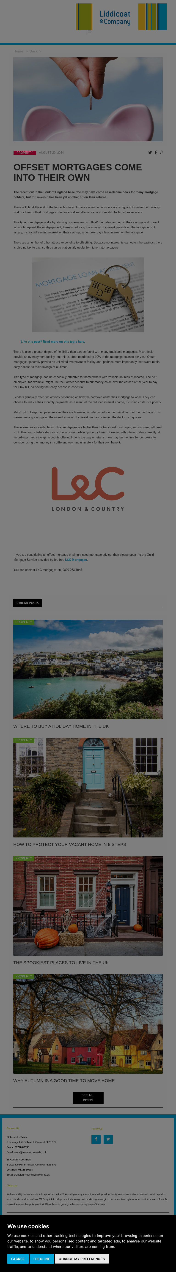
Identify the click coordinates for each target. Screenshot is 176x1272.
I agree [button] (18, 1259)
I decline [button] (41, 1259)
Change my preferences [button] (82, 1259)
